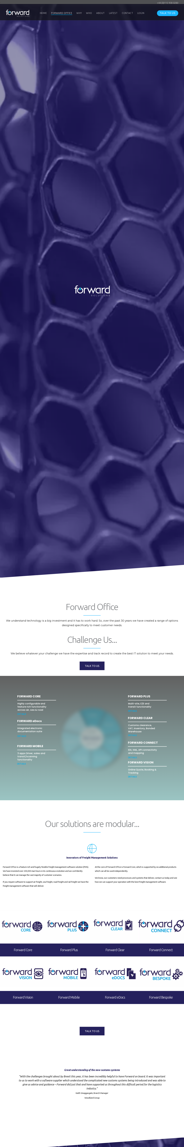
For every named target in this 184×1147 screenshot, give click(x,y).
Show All (83, 901)
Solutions (99, 901)
